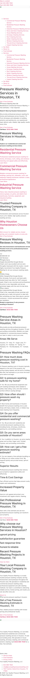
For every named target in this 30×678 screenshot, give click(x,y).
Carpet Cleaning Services (15, 45)
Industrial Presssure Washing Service (18, 29)
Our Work (6, 47)
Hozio (18, 677)
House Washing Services (14, 33)
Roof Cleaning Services (14, 37)
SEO (12, 677)
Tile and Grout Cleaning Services (17, 43)
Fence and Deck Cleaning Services (17, 31)
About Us (6, 49)
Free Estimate (7, 51)
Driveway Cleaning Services (15, 35)
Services (6, 19)
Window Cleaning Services (15, 41)
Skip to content (5, 1)
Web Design (4, 677)
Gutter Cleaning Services (14, 39)
